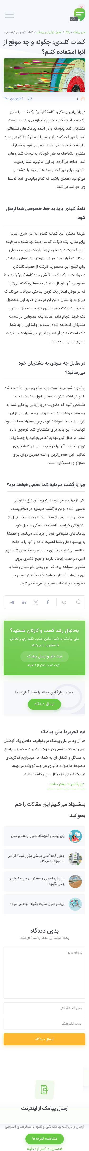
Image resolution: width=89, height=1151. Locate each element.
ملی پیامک (79, 32)
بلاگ (67, 32)
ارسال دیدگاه (44, 704)
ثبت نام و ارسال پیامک (44, 656)
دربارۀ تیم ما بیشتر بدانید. (66, 784)
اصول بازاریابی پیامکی (48, 32)
